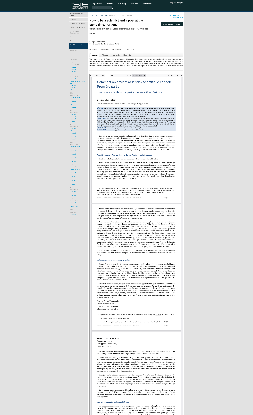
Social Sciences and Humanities (76, 46)
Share (178, 24)
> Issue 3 (123, 15)
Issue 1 (73, 67)
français (180, 2)
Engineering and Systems (77, 27)
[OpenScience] (80, 5)
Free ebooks (147, 3)
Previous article (176, 15)
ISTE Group (122, 3)
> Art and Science (114, 15)
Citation (171, 24)
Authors (110, 3)
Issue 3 (73, 71)
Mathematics (74, 37)
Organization (97, 3)
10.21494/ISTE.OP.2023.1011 (124, 49)
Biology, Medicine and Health (76, 14)
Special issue (75, 90)
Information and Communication (74, 32)
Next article (176, 17)
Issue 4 (73, 121)
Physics (72, 41)
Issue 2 (73, 69)
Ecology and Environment (77, 23)
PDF (163, 24)
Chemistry (73, 19)
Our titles (134, 3)
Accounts (74, 207)
